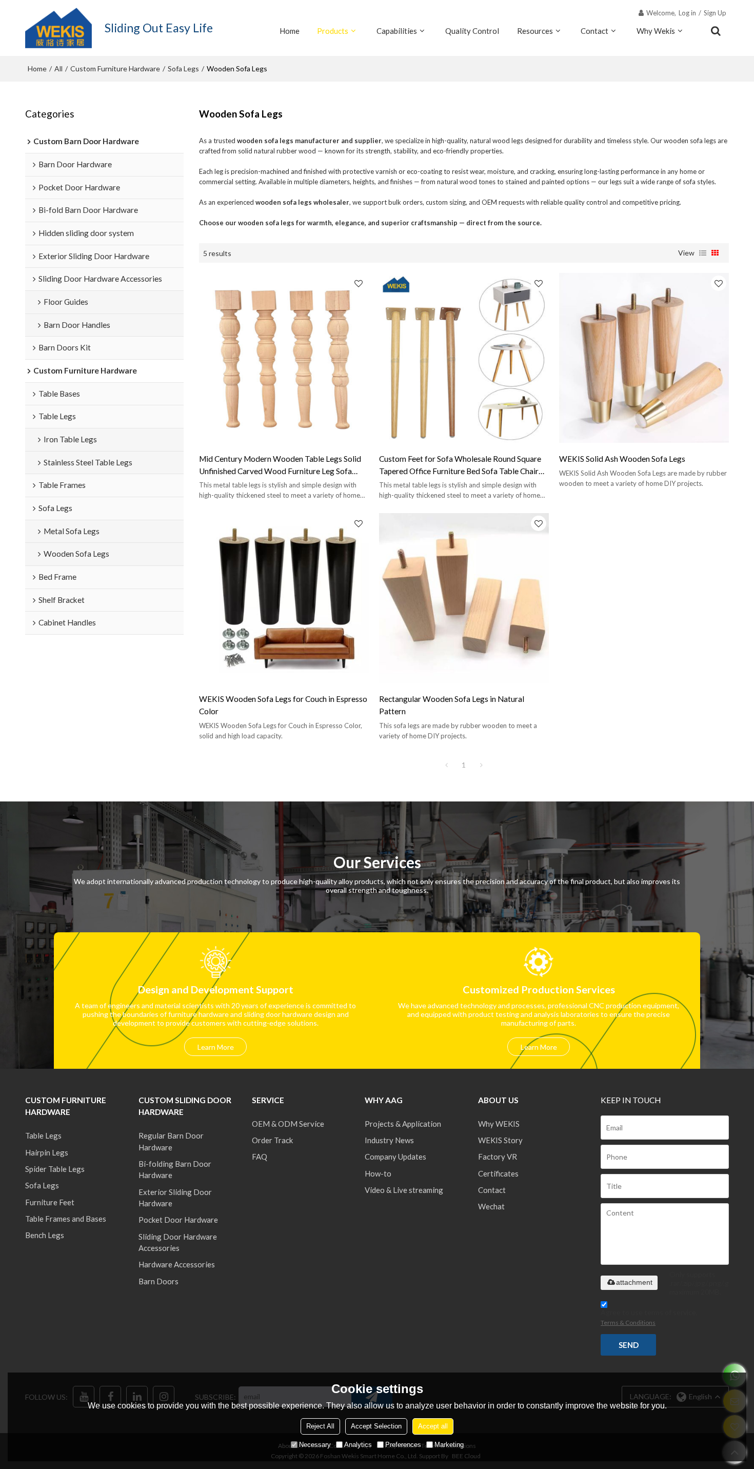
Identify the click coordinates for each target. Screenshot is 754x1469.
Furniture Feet (49, 1202)
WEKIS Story (500, 1140)
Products (332, 30)
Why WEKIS (499, 1123)
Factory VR (497, 1156)
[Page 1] (446, 765)
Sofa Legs (183, 68)
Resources (535, 30)
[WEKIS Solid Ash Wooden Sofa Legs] (644, 358)
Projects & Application (403, 1123)
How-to (378, 1173)
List (703, 253)
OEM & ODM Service (288, 1123)
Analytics (358, 1444)
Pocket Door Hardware (178, 1219)
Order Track (272, 1140)
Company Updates (395, 1156)
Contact (594, 30)
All (58, 68)
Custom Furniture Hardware (115, 68)
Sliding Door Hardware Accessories (177, 1242)
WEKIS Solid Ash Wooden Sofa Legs (622, 458)
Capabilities (396, 30)
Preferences (403, 1444)
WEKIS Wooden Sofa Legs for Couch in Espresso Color (283, 705)
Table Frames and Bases (65, 1218)
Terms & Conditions (628, 1322)
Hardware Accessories (176, 1264)
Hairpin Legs (46, 1152)
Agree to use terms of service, (649, 1317)
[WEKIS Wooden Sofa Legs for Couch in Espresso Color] (284, 598)
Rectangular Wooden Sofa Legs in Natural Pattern (451, 705)
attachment (634, 1282)
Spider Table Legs (55, 1168)
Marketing (449, 1444)
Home (290, 30)
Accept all (433, 1426)
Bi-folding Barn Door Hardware (174, 1169)
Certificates (498, 1173)
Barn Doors (158, 1281)
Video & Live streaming (404, 1189)
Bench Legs (44, 1235)
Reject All (320, 1426)
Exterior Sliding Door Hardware (175, 1197)
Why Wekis (656, 30)
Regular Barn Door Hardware (171, 1141)
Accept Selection (376, 1426)
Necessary (315, 1444)
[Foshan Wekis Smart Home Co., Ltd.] (58, 28)
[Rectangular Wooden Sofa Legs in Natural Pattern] (464, 598)
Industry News (389, 1140)
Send (629, 1344)
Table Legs (43, 1135)
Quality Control (472, 30)
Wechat (491, 1206)
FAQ (259, 1156)
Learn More (215, 1047)
